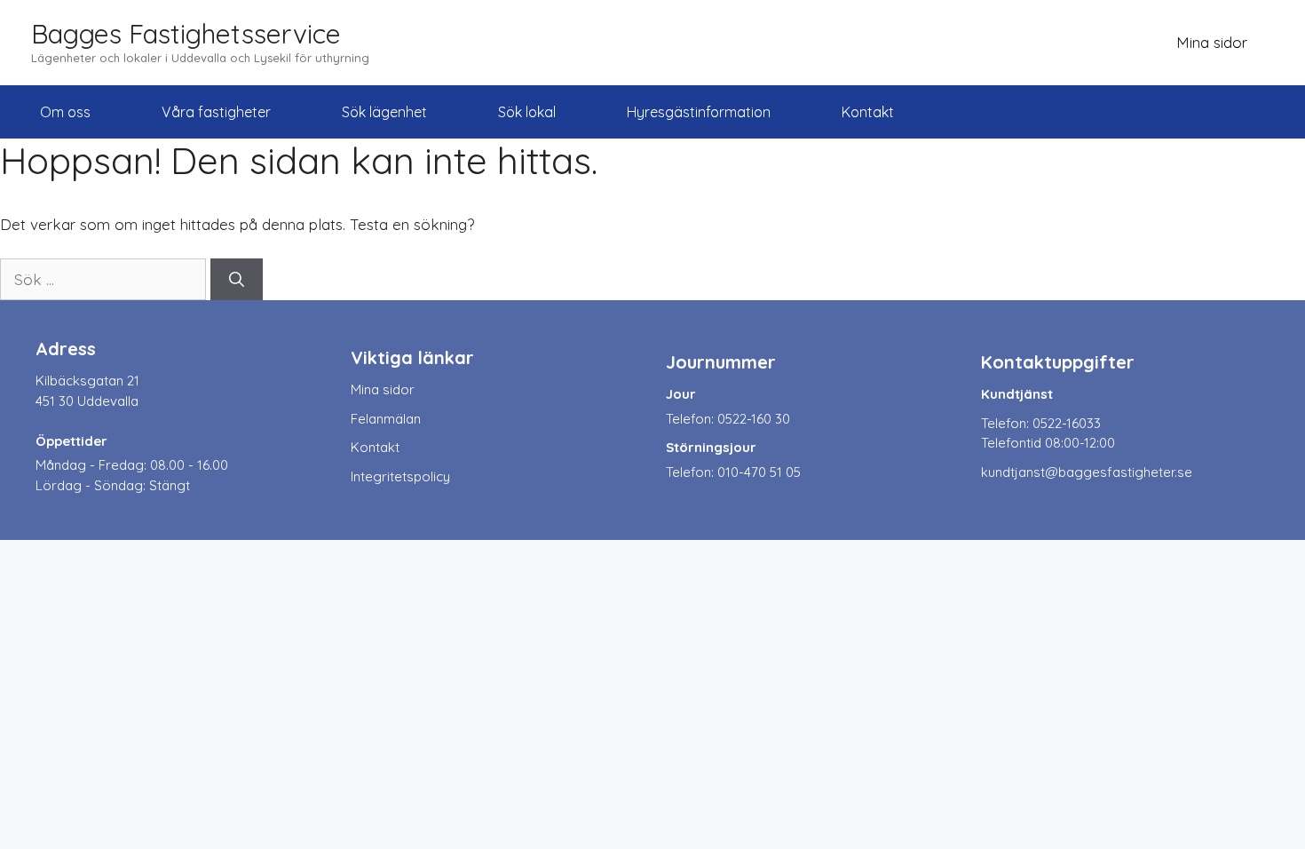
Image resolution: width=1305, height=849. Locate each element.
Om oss (65, 112)
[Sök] (236, 279)
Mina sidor (1211, 42)
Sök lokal (527, 112)
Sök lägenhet (384, 112)
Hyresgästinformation (699, 112)
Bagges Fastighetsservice (186, 34)
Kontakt (868, 112)
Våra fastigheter (216, 112)
